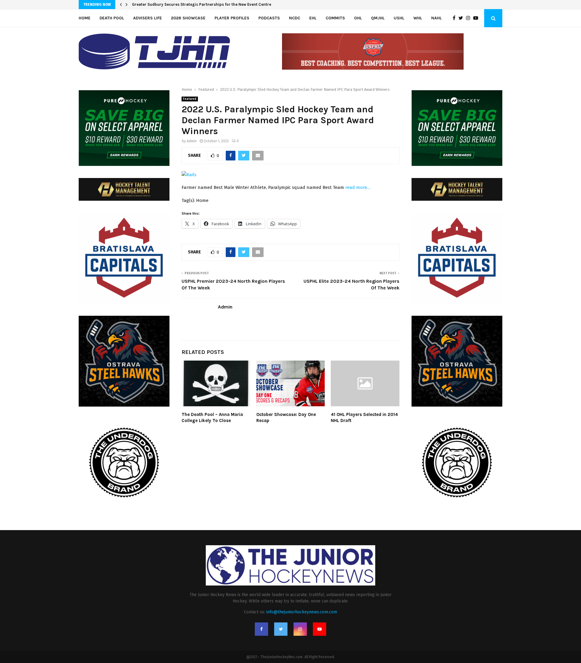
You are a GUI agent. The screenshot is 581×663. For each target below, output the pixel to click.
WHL (417, 18)
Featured (189, 99)
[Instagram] (469, 18)
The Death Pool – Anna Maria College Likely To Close (212, 417)
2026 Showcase (188, 18)
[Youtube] (477, 18)
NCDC (294, 18)
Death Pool (112, 18)
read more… (357, 187)
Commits (335, 18)
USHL (399, 18)
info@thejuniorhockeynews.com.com (301, 612)
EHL (313, 18)
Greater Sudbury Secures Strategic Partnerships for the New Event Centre (201, 4)
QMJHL (378, 18)
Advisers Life (147, 18)
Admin (192, 141)
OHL (358, 18)
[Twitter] (462, 18)
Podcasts (269, 18)
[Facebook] (455, 18)
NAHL (436, 18)
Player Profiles (232, 18)
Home (84, 18)
